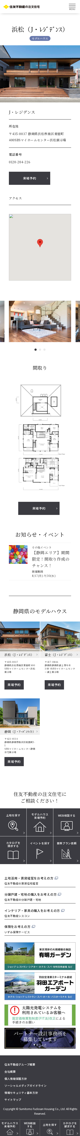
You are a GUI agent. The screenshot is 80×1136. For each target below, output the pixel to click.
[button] (35, 350)
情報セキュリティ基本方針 (21, 1092)
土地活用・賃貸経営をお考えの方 (29, 878)
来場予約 (29, 178)
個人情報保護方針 (15, 1078)
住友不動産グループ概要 (19, 1064)
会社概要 (10, 1071)
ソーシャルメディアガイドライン (25, 1085)
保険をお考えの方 (17, 926)
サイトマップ (12, 1099)
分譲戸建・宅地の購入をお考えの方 (30, 894)
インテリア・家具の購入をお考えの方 (32, 910)
